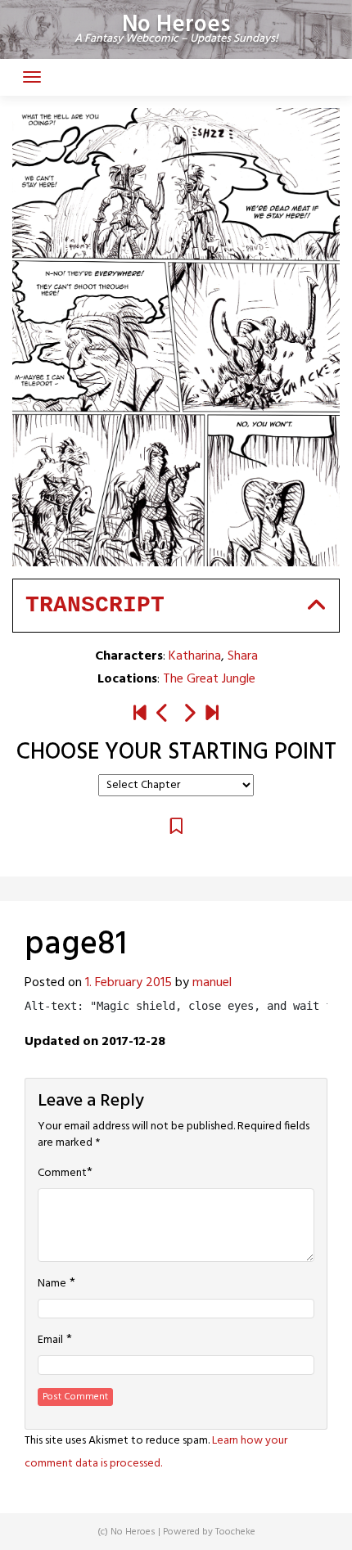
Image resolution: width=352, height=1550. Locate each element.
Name (52, 1284)
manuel (212, 983)
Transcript (95, 605)
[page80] (162, 714)
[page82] (189, 714)
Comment (62, 1173)
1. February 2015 (128, 983)
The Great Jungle (209, 679)
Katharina (195, 656)
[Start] (140, 714)
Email (50, 1340)
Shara (243, 656)
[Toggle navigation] (32, 77)
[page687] (212, 714)
